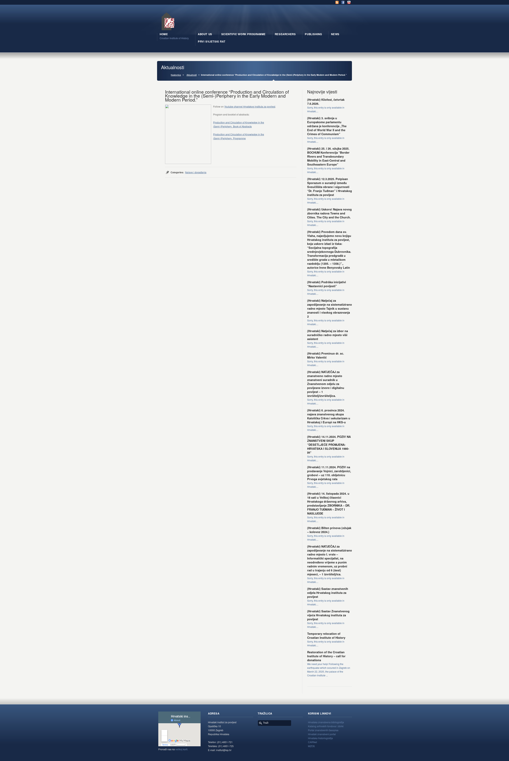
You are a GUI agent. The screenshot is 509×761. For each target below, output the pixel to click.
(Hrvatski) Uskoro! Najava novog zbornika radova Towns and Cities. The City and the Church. (329, 213)
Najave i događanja (195, 172)
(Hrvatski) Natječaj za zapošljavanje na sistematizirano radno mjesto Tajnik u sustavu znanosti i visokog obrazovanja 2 (329, 308)
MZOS (311, 746)
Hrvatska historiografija (320, 738)
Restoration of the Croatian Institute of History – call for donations (326, 656)
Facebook (343, 2)
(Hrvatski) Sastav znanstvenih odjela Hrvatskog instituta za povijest (327, 593)
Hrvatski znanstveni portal (322, 734)
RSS (337, 2)
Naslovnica (176, 74)
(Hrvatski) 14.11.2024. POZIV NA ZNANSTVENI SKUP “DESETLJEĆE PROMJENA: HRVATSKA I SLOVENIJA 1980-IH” (329, 445)
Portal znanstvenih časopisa (323, 730)
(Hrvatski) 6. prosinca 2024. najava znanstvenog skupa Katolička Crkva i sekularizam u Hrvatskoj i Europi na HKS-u (328, 416)
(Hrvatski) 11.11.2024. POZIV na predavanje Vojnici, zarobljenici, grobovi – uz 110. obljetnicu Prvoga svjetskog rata (329, 473)
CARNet (312, 742)
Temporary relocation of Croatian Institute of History (326, 636)
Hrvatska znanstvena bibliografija (326, 722)
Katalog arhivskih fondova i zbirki (326, 726)
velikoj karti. (181, 749)
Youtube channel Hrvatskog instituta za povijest (249, 106)
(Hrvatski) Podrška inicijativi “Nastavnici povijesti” (326, 284)
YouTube (349, 2)
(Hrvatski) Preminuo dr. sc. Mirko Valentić (325, 355)
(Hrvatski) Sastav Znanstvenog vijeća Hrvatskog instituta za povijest (328, 615)
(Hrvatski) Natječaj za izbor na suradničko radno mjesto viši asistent (327, 335)
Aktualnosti (192, 74)
